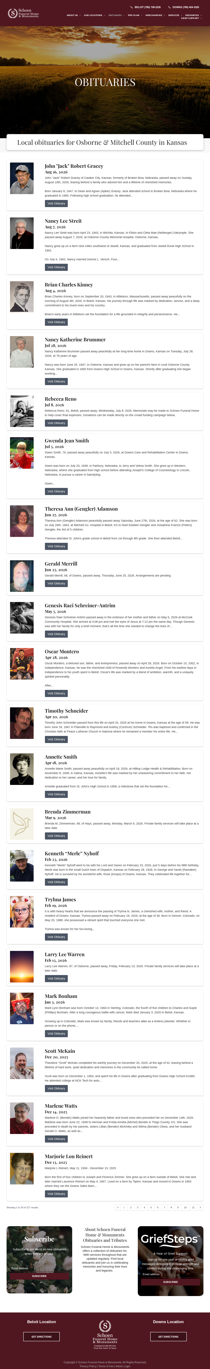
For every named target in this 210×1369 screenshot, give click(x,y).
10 (185, 1207)
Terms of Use (106, 1366)
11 (193, 1207)
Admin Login (123, 1366)
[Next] (200, 1207)
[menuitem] (73, 15)
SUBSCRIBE (39, 1276)
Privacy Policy (88, 1366)
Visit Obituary (56, 203)
